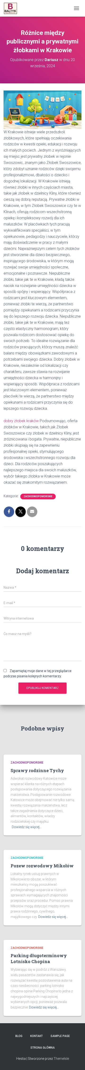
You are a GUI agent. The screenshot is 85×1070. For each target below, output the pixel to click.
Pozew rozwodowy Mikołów (42, 866)
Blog (18, 1036)
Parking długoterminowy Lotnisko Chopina (39, 958)
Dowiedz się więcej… (27, 827)
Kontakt (36, 1036)
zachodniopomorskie (38, 496)
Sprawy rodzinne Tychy (37, 770)
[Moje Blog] (12, 8)
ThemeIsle (61, 1058)
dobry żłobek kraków (21, 421)
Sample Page (60, 1036)
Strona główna (42, 1047)
